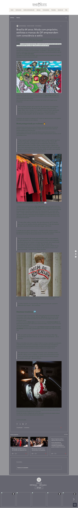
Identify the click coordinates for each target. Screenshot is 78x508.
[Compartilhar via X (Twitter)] (20, 424)
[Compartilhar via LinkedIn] (23, 424)
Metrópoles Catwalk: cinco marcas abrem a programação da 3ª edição (39, 449)
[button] (66, 17)
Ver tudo (66, 434)
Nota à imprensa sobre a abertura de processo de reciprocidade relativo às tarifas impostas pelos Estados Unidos (57, 439)
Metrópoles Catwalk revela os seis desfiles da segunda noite (19, 449)
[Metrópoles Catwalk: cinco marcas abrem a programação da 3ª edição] (39, 442)
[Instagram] (75, 257)
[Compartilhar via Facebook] (17, 424)
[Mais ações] (61, 26)
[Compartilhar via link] (26, 424)
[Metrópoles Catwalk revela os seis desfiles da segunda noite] (19, 442)
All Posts (12, 17)
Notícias (18, 17)
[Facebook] (75, 254)
